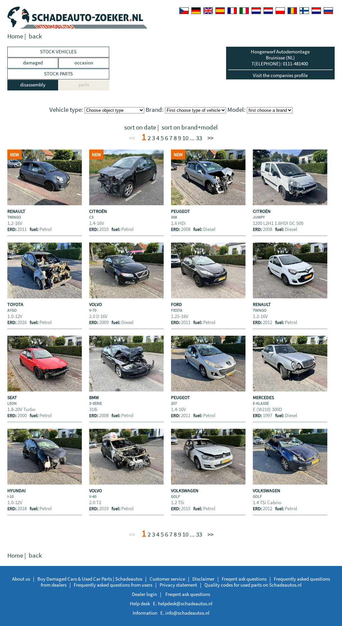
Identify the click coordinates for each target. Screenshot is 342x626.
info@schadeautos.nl (187, 613)
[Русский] (328, 10)
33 (199, 138)
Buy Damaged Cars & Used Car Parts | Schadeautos (89, 579)
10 (185, 138)
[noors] (268, 10)
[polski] (280, 10)
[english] (208, 10)
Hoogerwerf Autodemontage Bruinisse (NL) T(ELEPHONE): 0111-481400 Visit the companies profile (280, 63)
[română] (292, 10)
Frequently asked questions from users (113, 585)
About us (21, 579)
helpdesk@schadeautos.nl (185, 603)
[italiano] (244, 10)
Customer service (167, 579)
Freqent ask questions (244, 579)
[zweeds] (316, 10)
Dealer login (144, 594)
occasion (83, 62)
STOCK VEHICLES (58, 51)
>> (210, 138)
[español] (220, 10)
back (35, 36)
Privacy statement (178, 585)
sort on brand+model (190, 127)
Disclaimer (203, 579)
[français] (232, 10)
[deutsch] (196, 10)
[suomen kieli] (304, 10)
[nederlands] (256, 10)
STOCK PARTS (58, 73)
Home (15, 36)
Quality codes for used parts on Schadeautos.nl (253, 585)
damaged (33, 62)
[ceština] (184, 10)
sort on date (140, 127)
